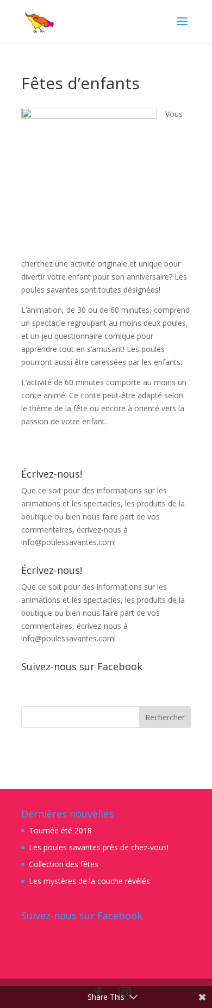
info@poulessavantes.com (67, 542)
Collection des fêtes (63, 864)
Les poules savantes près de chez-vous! (99, 847)
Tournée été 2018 (60, 830)
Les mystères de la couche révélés (89, 881)
